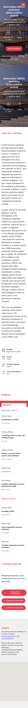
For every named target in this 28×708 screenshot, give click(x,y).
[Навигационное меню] (23, 4)
